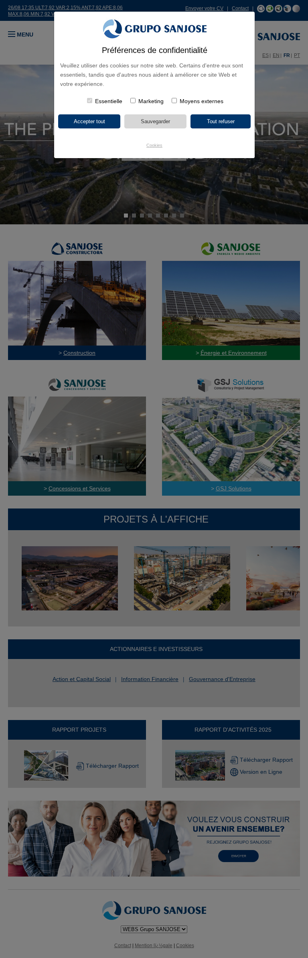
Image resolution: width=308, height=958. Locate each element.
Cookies (154, 145)
